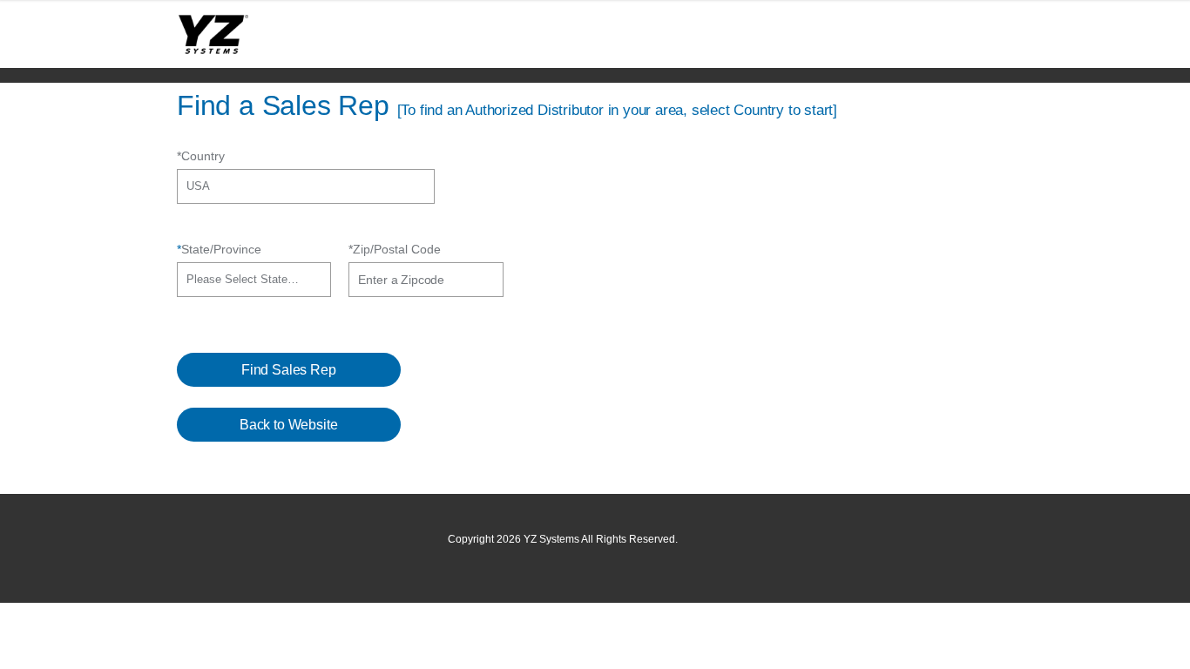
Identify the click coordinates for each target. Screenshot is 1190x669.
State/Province (219, 249)
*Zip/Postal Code (394, 249)
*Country (201, 156)
